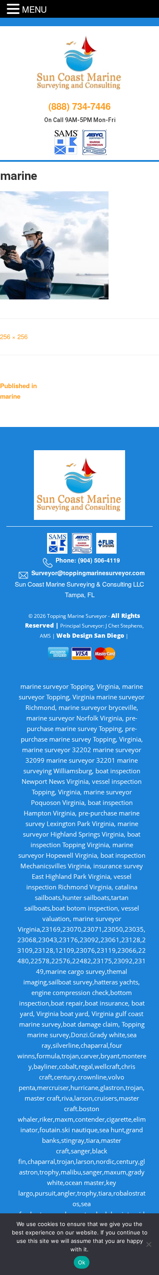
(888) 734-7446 (79, 106)
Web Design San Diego (90, 635)
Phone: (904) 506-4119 (88, 560)
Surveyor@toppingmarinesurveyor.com (88, 572)
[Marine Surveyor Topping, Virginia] (79, 61)
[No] (148, 1244)
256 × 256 (14, 336)
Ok (82, 1262)
